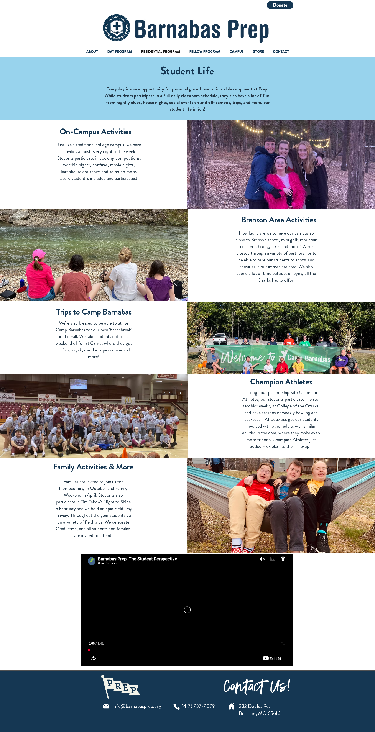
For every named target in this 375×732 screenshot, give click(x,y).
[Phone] (176, 706)
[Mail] (106, 706)
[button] (92, 51)
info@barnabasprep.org (137, 706)
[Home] (231, 706)
